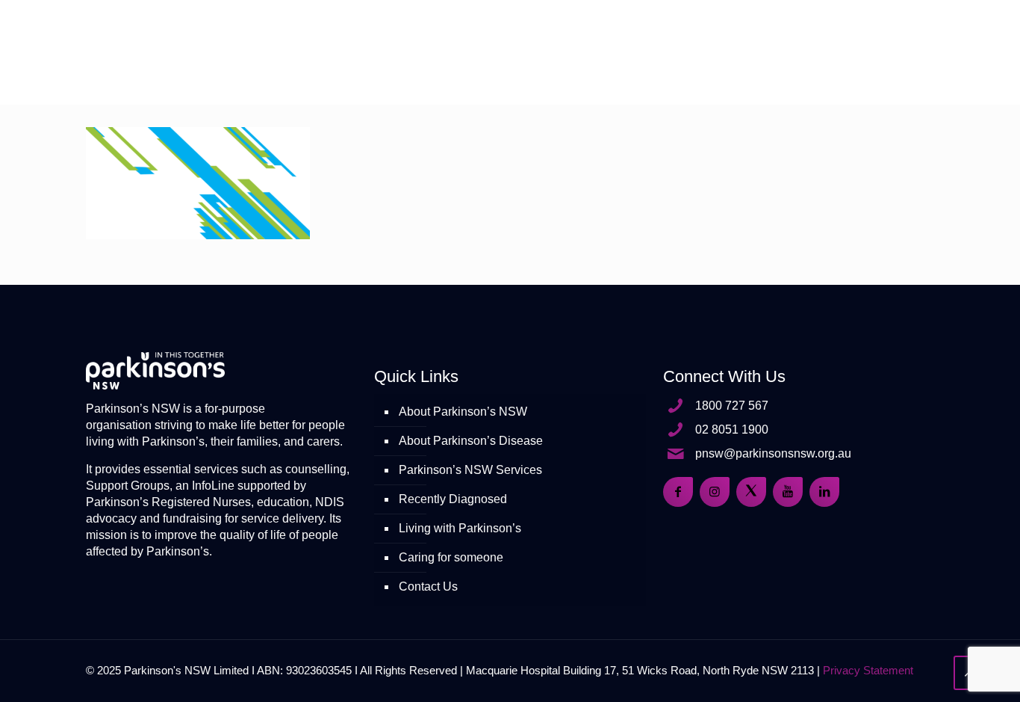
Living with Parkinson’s (460, 528)
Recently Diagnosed (453, 499)
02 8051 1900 (731, 429)
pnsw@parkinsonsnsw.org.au (773, 453)
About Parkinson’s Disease (471, 440)
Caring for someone (451, 557)
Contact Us (428, 586)
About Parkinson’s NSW (463, 411)
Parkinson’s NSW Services (470, 470)
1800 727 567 (731, 405)
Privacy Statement (868, 670)
